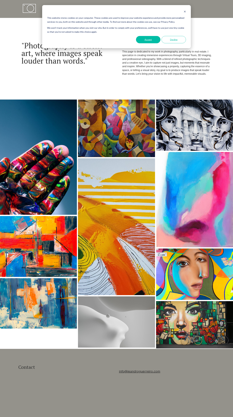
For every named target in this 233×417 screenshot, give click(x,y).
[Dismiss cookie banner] (185, 12)
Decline (174, 39)
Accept (148, 39)
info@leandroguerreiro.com (139, 371)
